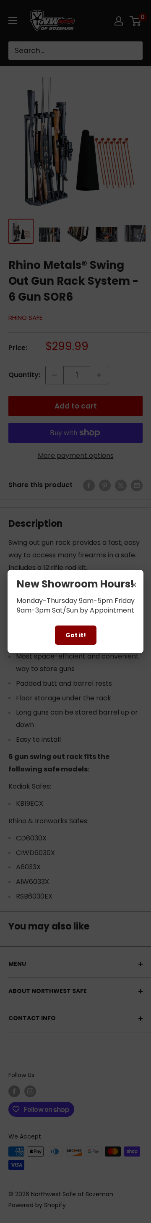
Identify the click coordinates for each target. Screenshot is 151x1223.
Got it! (75, 635)
